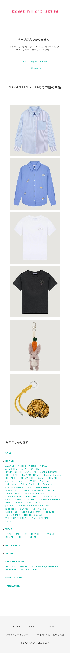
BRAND (9, 461)
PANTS (50, 534)
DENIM (9, 537)
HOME (16, 626)
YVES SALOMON (41, 518)
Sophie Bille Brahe (31, 512)
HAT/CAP (10, 566)
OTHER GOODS (13, 578)
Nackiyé (19, 503)
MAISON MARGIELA (49, 499)
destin (41, 478)
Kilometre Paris (13, 496)
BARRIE (35, 469)
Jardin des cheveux (33, 493)
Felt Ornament (46, 484)
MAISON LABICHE (24, 499)
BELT (36, 569)
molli (8, 499)
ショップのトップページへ (35, 61)
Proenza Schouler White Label (34, 506)
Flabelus (44, 481)
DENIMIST (10, 478)
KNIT (18, 534)
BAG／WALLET (13, 545)
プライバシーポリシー (17, 635)
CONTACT (51, 626)
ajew (24, 469)
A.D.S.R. (44, 466)
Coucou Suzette (52, 475)
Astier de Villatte (27, 466)
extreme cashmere (15, 481)
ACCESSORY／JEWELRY (44, 566)
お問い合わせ (35, 68)
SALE (8, 453)
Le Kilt (8, 521)
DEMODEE (54, 478)
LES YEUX (32, 496)
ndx (29, 503)
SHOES (9, 553)
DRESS (32, 537)
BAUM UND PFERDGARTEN (20, 472)
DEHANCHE (27, 478)
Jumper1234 (12, 493)
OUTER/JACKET (33, 534)
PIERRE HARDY (44, 503)
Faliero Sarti (27, 484)
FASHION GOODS (15, 562)
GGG (29, 487)
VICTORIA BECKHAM (16, 518)
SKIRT (20, 537)
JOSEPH (51, 490)
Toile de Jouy (12, 515)
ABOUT (33, 626)
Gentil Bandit (43, 487)
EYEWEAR (11, 569)
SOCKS (25, 569)
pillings (9, 506)
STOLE (23, 566)
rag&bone (10, 509)
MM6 (8, 503)
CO (7, 475)
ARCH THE (11, 469)
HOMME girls (12, 490)
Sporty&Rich (39, 509)
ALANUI (9, 466)
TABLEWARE (12, 586)
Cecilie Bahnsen (49, 472)
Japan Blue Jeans (33, 490)
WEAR (8, 529)
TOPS (8, 534)
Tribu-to (50, 512)
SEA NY (24, 509)
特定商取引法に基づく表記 (50, 635)
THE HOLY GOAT (33, 515)
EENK (32, 481)
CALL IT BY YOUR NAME (26, 475)
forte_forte (11, 484)
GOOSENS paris (14, 487)
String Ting (11, 512)
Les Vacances (49, 496)
